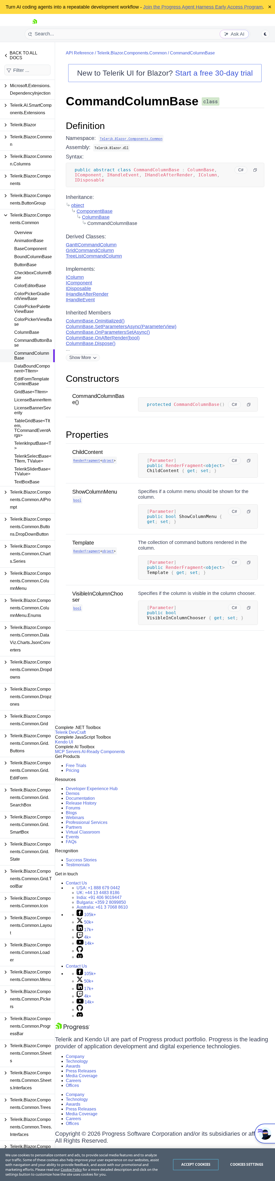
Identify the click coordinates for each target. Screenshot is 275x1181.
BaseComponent (30, 248)
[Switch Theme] (265, 34)
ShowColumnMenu (94, 492)
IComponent (79, 283)
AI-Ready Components (103, 751)
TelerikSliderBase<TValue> (32, 471)
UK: (98, 892)
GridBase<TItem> (31, 392)
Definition (85, 125)
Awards (73, 1066)
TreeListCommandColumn (94, 256)
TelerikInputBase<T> (32, 445)
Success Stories (81, 860)
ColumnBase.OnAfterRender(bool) (103, 337)
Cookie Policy (71, 1169)
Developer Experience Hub (92, 788)
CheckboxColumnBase (33, 275)
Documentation (80, 798)
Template (83, 543)
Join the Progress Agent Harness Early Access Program (203, 7)
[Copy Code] (255, 170)
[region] (137, 1164)
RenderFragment (86, 460)
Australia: (102, 907)
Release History (81, 803)
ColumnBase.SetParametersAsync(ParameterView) (121, 326)
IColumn (75, 277)
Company (75, 1056)
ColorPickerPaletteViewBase (32, 309)
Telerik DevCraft (70, 732)
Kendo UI (64, 742)
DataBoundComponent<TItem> (32, 368)
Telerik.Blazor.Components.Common (132, 53)
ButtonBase (25, 264)
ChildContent (87, 452)
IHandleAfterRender (87, 294)
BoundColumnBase (33, 256)
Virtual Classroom (83, 832)
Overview (23, 232)
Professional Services (86, 822)
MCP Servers (68, 751)
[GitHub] (80, 951)
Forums (73, 808)
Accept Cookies (196, 1164)
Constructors (92, 378)
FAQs (71, 841)
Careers (73, 1080)
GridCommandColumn (90, 250)
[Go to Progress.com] (72, 1029)
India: (99, 897)
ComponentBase (95, 211)
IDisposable (78, 288)
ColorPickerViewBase (33, 322)
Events (72, 837)
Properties (87, 434)
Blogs (71, 812)
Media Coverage (81, 1075)
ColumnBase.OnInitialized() (95, 321)
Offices (72, 1085)
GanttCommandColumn (91, 244)
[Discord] (80, 957)
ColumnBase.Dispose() (90, 343)
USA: (98, 888)
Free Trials (76, 765)
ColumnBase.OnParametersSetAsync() (108, 332)
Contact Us (76, 883)
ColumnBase (26, 332)
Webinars (75, 817)
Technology (77, 1061)
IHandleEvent (80, 299)
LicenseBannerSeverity (32, 410)
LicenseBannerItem (32, 400)
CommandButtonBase (33, 342)
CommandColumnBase (31, 355)
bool (77, 500)
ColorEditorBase (30, 285)
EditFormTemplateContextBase (31, 381)
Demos (72, 793)
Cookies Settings (246, 1164)
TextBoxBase (26, 482)
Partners (74, 827)
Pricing (72, 770)
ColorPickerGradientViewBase (32, 296)
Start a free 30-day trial (214, 73)
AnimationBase (29, 240)
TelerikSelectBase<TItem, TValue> (32, 458)
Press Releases (81, 1071)
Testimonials (78, 864)
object (77, 205)
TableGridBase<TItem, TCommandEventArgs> (32, 428)
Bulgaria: (101, 902)
